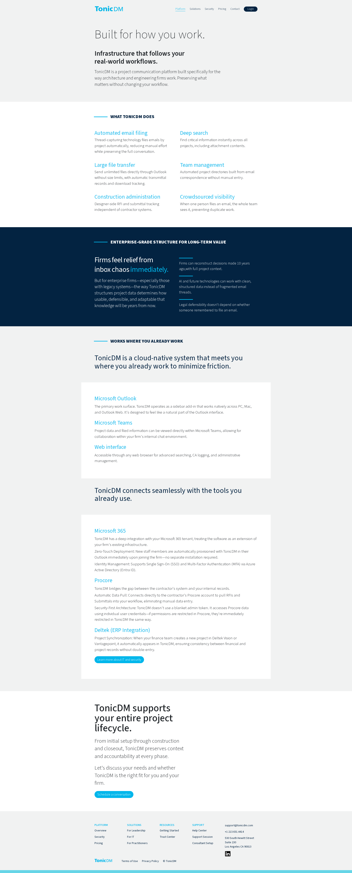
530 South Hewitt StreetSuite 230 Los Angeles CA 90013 (239, 842)
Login (251, 9)
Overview (100, 831)
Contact (235, 9)
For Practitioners (137, 843)
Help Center (199, 831)
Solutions (195, 9)
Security (209, 9)
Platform (180, 9)
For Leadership (136, 831)
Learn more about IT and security (119, 659)
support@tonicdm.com (239, 825)
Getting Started (169, 831)
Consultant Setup (202, 843)
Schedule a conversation (114, 794)
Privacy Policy (150, 861)
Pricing (222, 9)
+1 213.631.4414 (234, 832)
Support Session (202, 837)
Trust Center (167, 837)
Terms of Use (129, 861)
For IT (130, 837)
